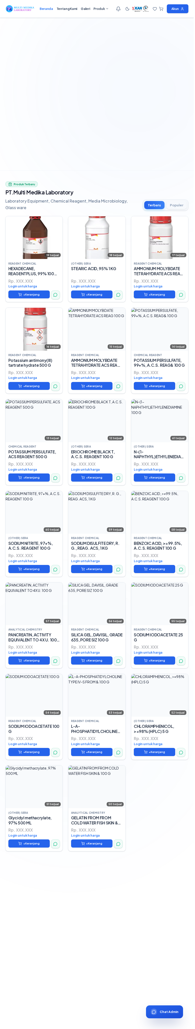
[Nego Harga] (55, 294)
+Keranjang (31, 294)
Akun (175, 9)
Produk (99, 9)
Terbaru (154, 205)
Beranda (46, 9)
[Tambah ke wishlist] (57, 222)
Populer (176, 205)
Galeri (85, 9)
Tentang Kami (67, 9)
